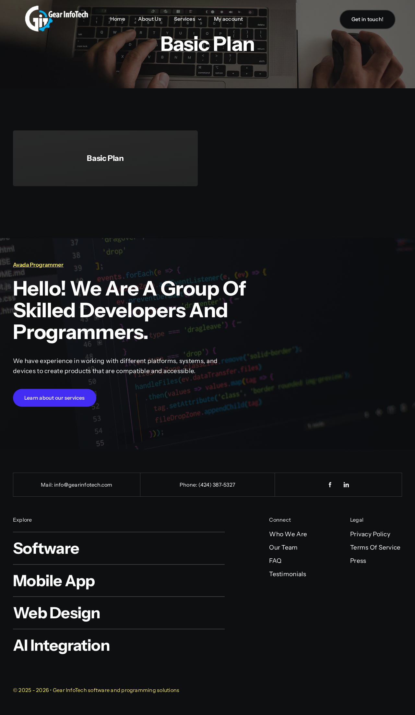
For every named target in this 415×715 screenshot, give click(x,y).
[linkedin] (346, 484)
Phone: (189, 484)
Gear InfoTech (70, 690)
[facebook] (330, 484)
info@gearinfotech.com (83, 484)
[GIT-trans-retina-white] (56, 8)
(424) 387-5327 (216, 484)
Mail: (47, 484)
